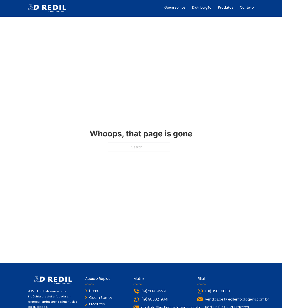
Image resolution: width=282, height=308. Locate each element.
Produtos (225, 7)
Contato (247, 7)
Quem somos (175, 7)
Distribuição (202, 7)
